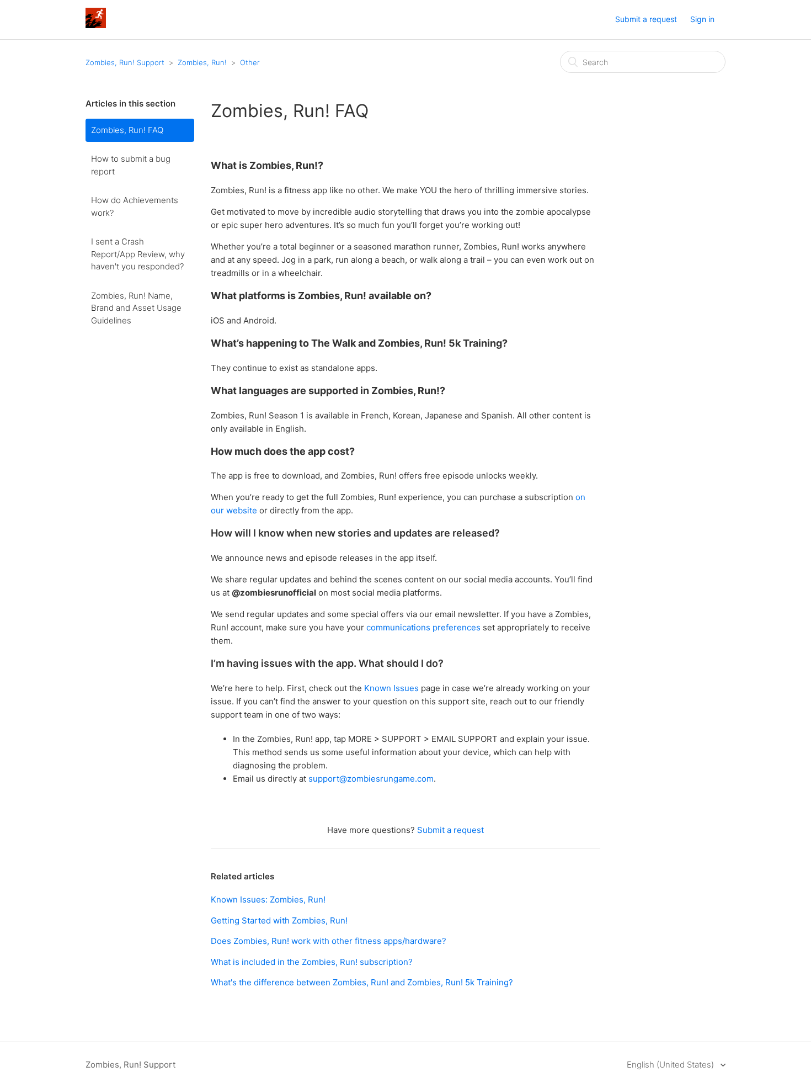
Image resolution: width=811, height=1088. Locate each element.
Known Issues (391, 688)
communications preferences (423, 627)
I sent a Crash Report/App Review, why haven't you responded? (138, 254)
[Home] (96, 25)
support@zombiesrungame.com (371, 778)
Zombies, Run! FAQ (127, 130)
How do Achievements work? (134, 206)
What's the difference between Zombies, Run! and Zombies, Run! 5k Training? (362, 982)
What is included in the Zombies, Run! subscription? (312, 962)
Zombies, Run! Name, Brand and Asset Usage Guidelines (136, 308)
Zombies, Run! (202, 62)
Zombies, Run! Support (125, 62)
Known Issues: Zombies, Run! (268, 899)
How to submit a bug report (130, 165)
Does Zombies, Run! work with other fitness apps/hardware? (328, 941)
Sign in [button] (702, 19)
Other (250, 62)
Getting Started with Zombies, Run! (279, 920)
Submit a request (646, 19)
